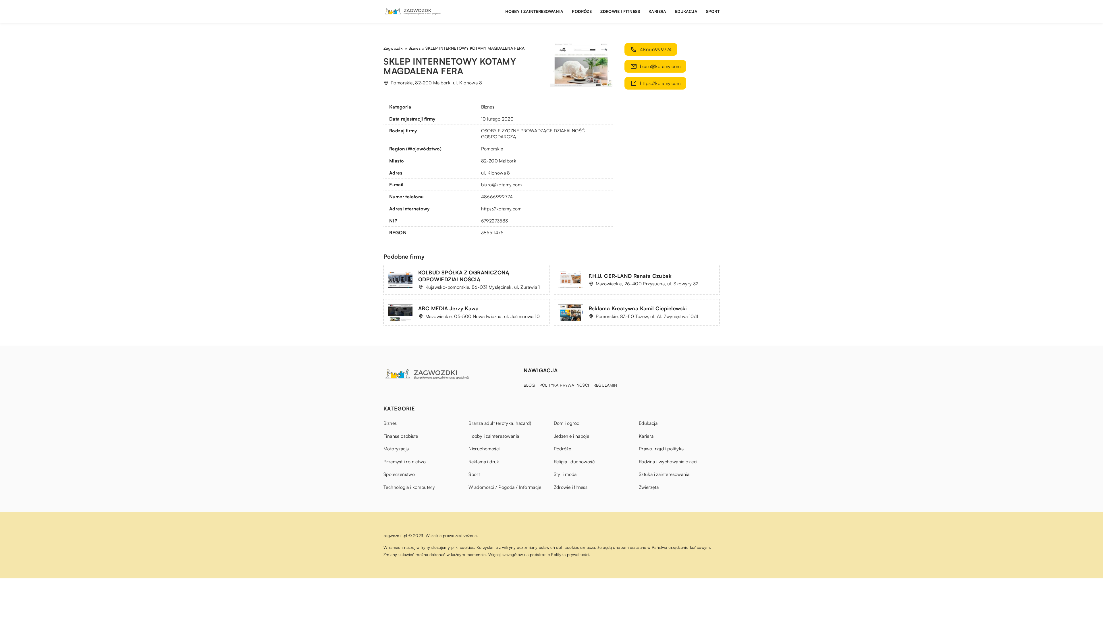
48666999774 (497, 196)
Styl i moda (565, 474)
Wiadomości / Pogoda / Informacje (504, 487)
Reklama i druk (483, 461)
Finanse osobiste (400, 436)
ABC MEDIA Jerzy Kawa (448, 308)
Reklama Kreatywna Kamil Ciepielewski (638, 308)
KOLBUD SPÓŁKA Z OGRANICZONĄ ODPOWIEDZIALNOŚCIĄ (463, 275)
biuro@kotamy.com (501, 184)
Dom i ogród (567, 423)
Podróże (582, 11)
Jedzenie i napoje (571, 436)
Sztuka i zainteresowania (664, 474)
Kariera (657, 11)
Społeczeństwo (399, 474)
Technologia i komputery (409, 487)
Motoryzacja (396, 449)
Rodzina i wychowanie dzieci (668, 461)
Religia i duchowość (574, 461)
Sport (713, 11)
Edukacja (686, 11)
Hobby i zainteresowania (534, 11)
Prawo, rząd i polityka (661, 449)
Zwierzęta (649, 487)
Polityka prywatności (564, 385)
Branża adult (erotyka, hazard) (499, 423)
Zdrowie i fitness (620, 11)
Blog (529, 385)
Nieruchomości (484, 449)
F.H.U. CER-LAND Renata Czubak (630, 276)
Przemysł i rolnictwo (404, 461)
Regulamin (605, 385)
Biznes (487, 107)
